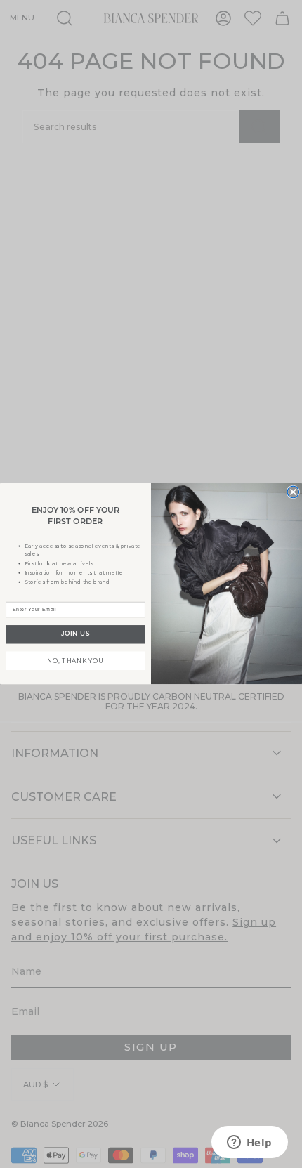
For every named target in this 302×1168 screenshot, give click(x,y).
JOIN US (75, 634)
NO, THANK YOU (75, 660)
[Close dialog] (293, 492)
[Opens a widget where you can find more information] (249, 1143)
